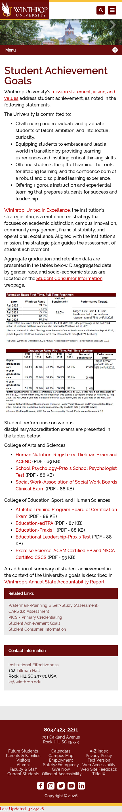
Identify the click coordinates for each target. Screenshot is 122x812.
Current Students (23, 774)
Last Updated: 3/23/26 (22, 809)
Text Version (99, 760)
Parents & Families (23, 755)
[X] (61, 786)
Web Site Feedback (98, 769)
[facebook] (40, 786)
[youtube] (71, 786)
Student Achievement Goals (34, 623)
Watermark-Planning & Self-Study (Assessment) (53, 605)
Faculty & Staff (23, 769)
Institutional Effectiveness (33, 664)
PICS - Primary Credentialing (35, 617)
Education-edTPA (34, 523)
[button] (9, 25)
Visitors (23, 760)
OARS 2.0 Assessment (29, 611)
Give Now (61, 769)
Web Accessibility (98, 764)
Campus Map (61, 755)
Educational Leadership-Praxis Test (53, 537)
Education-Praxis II (36, 530)
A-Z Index (99, 751)
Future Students (23, 751)
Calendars (60, 751)
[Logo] (24, 10)
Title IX (98, 774)
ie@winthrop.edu (25, 681)
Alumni (23, 764)
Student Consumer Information (37, 629)
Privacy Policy (99, 755)
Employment (61, 760)
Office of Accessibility (62, 774)
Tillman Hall (28, 670)
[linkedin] (81, 786)
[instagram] (50, 786)
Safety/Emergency (61, 764)
